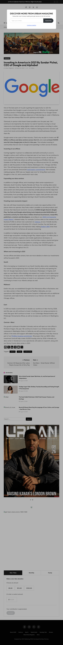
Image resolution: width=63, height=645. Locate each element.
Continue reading (31, 25)
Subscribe (48, 20)
